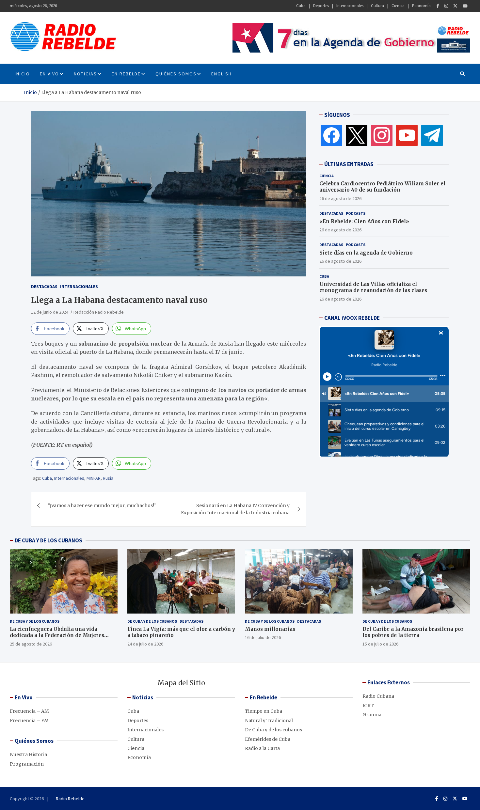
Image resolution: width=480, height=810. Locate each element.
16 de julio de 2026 (263, 637)
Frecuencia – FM (29, 721)
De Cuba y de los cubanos (34, 621)
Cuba (301, 5)
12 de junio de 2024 (49, 312)
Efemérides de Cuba (267, 739)
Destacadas (44, 286)
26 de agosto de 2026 (340, 198)
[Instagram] (446, 6)
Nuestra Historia (28, 754)
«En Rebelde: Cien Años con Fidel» (364, 221)
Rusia (108, 478)
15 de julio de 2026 (380, 644)
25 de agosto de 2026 (31, 644)
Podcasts (355, 213)
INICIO (22, 74)
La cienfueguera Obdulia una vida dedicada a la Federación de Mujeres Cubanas (57, 635)
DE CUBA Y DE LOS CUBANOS (48, 540)
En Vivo (49, 74)
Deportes (321, 5)
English (221, 74)
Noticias (85, 74)
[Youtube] (465, 6)
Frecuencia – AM (29, 711)
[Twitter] (455, 6)
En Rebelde (126, 74)
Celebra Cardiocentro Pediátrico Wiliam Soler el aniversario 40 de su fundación (382, 186)
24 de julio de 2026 (145, 644)
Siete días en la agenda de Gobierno (366, 253)
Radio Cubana (378, 696)
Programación (27, 764)
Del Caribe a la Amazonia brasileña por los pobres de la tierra (413, 632)
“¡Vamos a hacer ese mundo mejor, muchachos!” (102, 505)
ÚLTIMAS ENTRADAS (349, 164)
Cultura (377, 5)
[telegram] (432, 135)
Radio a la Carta (262, 748)
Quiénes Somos (176, 74)
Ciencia (398, 5)
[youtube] (407, 135)
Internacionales (349, 5)
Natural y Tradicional (269, 721)
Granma (371, 715)
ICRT (368, 706)
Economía (421, 5)
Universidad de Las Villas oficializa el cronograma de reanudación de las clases (373, 287)
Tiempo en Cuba (263, 711)
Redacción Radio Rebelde (98, 312)
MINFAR (94, 478)
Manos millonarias (270, 629)
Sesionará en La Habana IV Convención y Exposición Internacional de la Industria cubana (235, 509)
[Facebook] (438, 6)
